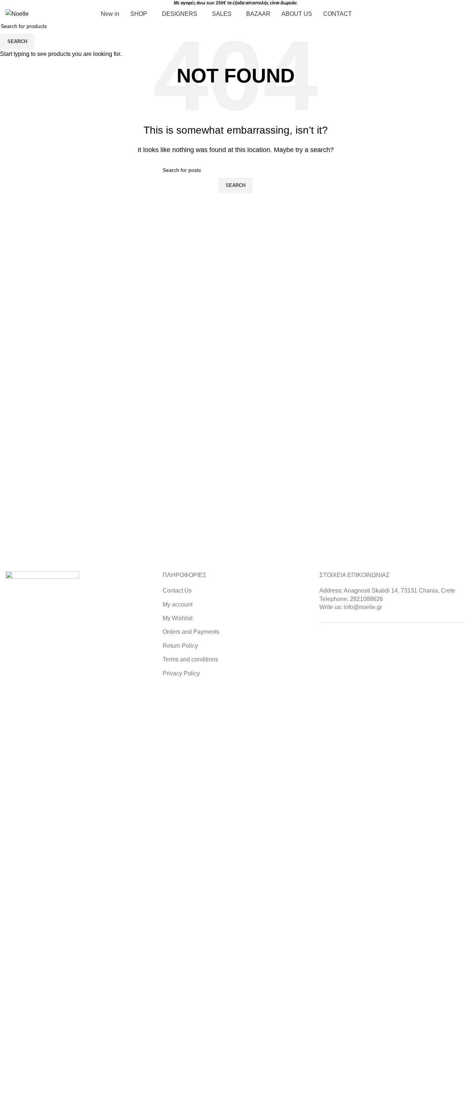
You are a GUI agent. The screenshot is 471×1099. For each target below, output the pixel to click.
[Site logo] (17, 13)
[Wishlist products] (440, 14)
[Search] (465, 14)
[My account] (426, 14)
